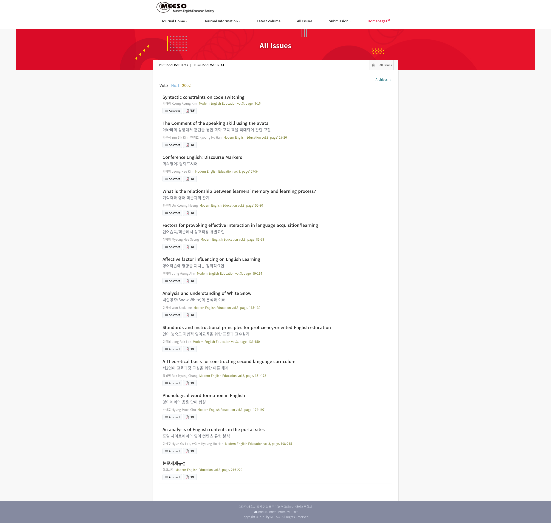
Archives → (384, 79)
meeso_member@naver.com (278, 511)
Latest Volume (268, 20)
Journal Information (221, 20)
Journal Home (173, 20)
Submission (338, 20)
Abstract (174, 110)
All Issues (305, 20)
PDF (192, 110)
